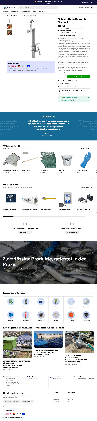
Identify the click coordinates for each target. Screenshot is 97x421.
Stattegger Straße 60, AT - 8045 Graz (85, 378)
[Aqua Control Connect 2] (67, 199)
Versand (67, 27)
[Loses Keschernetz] (48, 160)
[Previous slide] (88, 177)
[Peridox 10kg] (67, 160)
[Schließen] (89, 97)
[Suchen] (56, 7)
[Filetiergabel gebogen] (48, 199)
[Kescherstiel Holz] (30, 160)
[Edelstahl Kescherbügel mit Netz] (11, 160)
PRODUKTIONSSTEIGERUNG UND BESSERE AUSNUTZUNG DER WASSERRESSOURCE (46, 352)
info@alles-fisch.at (57, 378)
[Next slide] (92, 177)
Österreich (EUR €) (87, 2)
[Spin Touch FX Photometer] (85, 199)
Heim (8, 15)
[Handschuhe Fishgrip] (85, 160)
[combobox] (38, 7)
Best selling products (15, 15)
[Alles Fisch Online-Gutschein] (11, 199)
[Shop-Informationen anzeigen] (88, 91)
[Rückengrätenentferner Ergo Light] (30, 199)
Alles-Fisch (9, 417)
